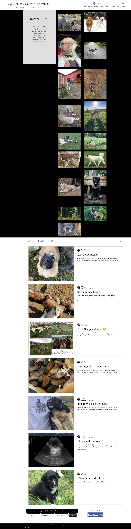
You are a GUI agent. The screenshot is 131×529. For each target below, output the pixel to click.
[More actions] (119, 250)
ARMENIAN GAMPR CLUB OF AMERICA (33, 4)
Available (41, 241)
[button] (123, 3)
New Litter (51, 241)
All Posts (31, 241)
